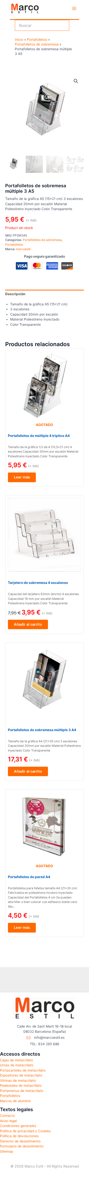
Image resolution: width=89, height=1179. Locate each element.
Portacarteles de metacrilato (22, 1070)
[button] (75, 81)
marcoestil (23, 249)
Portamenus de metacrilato (21, 1091)
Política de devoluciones (19, 1136)
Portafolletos (14, 244)
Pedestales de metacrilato (21, 1085)
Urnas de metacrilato (16, 1065)
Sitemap (6, 1151)
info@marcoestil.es (49, 1037)
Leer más (22, 477)
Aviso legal (8, 1121)
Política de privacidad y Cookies (25, 1131)
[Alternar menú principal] (74, 8)
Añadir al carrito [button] (28, 624)
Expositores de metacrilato (21, 1075)
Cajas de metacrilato (16, 1060)
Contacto (7, 1116)
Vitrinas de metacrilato (18, 1081)
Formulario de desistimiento (22, 1146)
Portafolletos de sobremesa (42, 240)
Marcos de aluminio (15, 1101)
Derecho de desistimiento (20, 1141)
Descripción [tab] (15, 294)
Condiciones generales (18, 1126)
